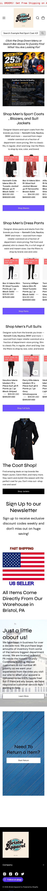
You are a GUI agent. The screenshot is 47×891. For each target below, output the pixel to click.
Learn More (23, 696)
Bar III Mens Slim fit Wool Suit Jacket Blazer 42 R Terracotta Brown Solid (31, 186)
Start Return (23, 760)
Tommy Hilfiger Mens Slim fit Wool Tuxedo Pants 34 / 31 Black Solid (30, 289)
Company (8, 865)
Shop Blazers (23, 208)
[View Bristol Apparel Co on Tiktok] (11, 874)
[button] (37, 18)
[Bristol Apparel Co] (23, 18)
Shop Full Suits (23, 408)
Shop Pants (23, 311)
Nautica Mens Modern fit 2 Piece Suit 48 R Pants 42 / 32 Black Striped (10, 386)
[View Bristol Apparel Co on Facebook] (17, 874)
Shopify (35, 887)
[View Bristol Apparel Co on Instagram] (5, 874)
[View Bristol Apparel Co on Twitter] (23, 874)
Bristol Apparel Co (15, 887)
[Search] (42, 33)
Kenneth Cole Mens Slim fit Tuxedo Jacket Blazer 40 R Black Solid (10, 186)
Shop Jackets (23, 491)
